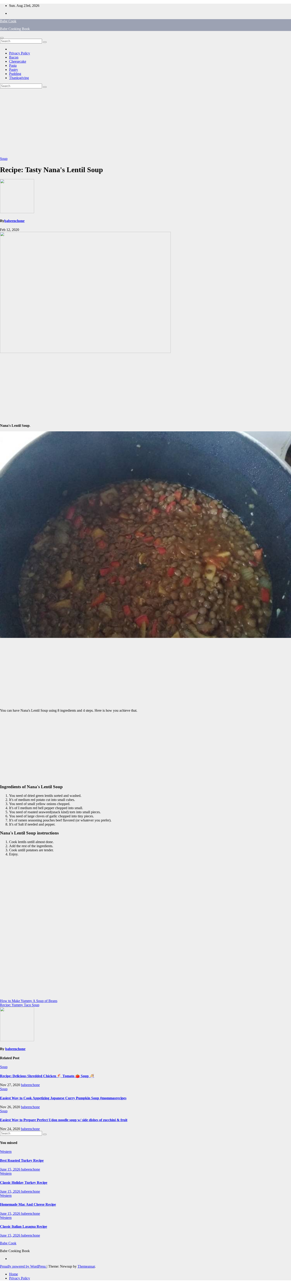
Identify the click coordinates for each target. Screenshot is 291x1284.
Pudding (15, 74)
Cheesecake (17, 61)
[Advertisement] (145, 122)
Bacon (13, 57)
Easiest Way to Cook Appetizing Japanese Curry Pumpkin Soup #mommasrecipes (63, 1098)
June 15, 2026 (10, 1169)
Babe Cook (8, 21)
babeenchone (14, 221)
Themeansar (86, 1266)
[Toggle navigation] (2, 37)
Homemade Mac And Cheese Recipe (28, 1204)
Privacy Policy (19, 53)
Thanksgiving (19, 78)
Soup (4, 159)
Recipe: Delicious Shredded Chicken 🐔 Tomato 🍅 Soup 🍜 (47, 1076)
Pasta (13, 65)
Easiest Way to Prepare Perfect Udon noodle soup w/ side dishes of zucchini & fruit (63, 1120)
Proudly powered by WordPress (23, 1266)
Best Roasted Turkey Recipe (22, 1160)
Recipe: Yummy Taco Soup (19, 1005)
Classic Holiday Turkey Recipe (23, 1182)
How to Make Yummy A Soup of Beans (28, 1001)
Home (13, 1274)
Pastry (13, 70)
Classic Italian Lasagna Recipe (23, 1226)
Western (6, 1152)
